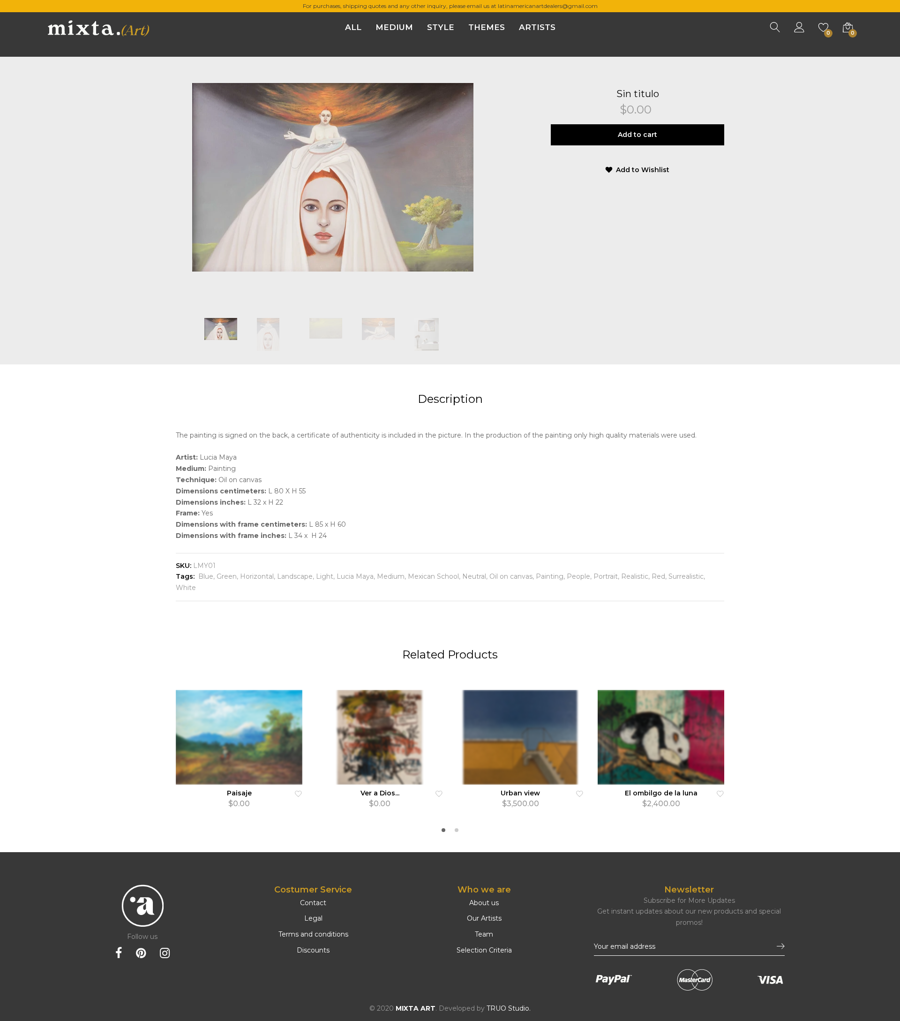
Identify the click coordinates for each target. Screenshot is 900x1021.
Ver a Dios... (379, 793)
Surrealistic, (686, 576)
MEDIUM (394, 27)
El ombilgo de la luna (661, 793)
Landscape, (294, 576)
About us (484, 903)
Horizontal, (256, 576)
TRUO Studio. (509, 1008)
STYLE (440, 27)
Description (450, 399)
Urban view (520, 793)
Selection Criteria (484, 950)
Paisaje (239, 793)
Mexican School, (433, 576)
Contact (313, 903)
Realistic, (634, 576)
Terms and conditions (313, 934)
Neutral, (474, 576)
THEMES (486, 27)
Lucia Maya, (355, 576)
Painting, (549, 576)
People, (578, 576)
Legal (313, 918)
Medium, (390, 576)
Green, (226, 576)
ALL (353, 27)
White (186, 587)
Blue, (205, 576)
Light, (324, 576)
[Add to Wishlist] (298, 793)
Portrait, (605, 576)
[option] (333, 177)
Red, (658, 576)
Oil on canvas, (511, 576)
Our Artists (484, 918)
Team (484, 934)
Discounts (313, 950)
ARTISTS (537, 27)
